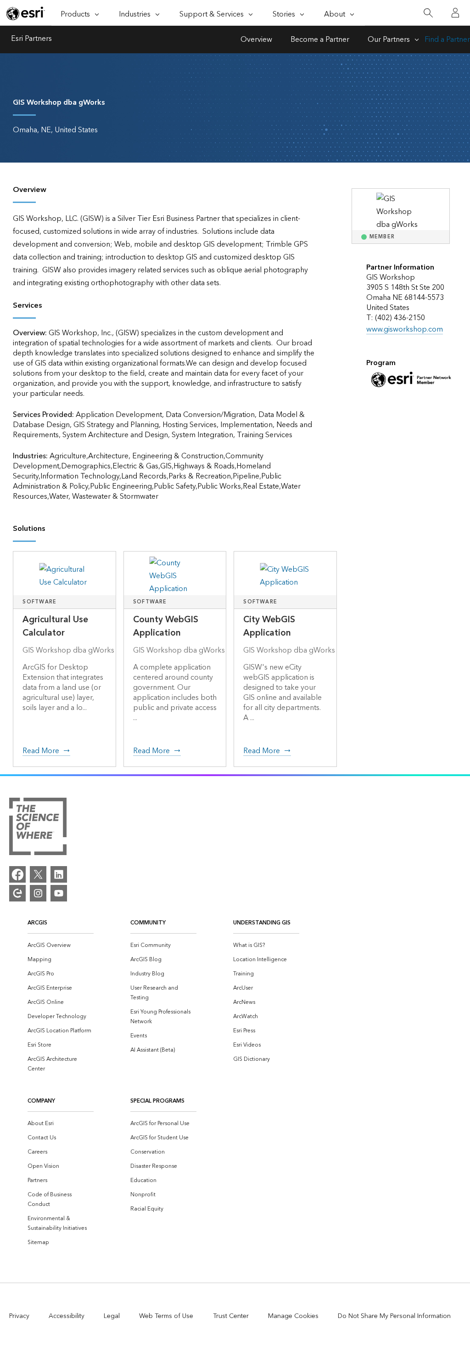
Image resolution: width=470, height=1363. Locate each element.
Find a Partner (447, 39)
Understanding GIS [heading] (262, 923)
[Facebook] (17, 874)
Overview (256, 39)
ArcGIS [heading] (37, 923)
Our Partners (389, 39)
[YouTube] (58, 893)
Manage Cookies (293, 1316)
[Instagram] (38, 893)
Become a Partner (320, 39)
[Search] (428, 13)
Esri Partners (31, 39)
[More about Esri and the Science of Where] (38, 828)
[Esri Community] (17, 893)
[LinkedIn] (58, 874)
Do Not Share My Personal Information (394, 1316)
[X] (38, 874)
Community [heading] (148, 923)
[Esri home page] (25, 13)
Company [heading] (41, 1101)
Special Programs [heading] (157, 1101)
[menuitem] (61, 945)
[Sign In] (455, 13)
